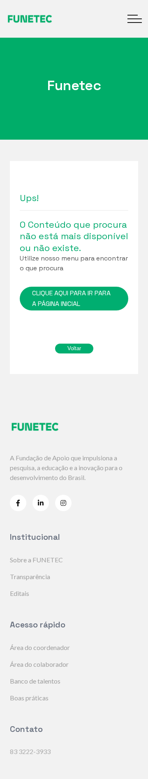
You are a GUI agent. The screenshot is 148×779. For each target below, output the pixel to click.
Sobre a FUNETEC (36, 560)
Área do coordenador (40, 647)
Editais (19, 593)
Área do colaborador (39, 664)
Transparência (30, 576)
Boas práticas (29, 698)
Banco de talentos (35, 681)
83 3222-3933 (30, 751)
